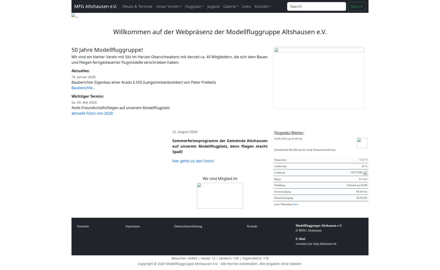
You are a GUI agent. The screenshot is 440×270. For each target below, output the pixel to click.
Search (357, 6)
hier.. (296, 204)
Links (246, 6)
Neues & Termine (137, 6)
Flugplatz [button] (193, 6)
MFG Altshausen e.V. (95, 6)
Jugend (213, 6)
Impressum (133, 226)
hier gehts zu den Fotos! (193, 160)
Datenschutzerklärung (188, 226)
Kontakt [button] (261, 6)
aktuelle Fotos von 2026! (92, 113)
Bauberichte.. (83, 87)
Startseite (83, 226)
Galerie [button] (229, 6)
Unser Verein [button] (167, 6)
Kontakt (252, 226)
